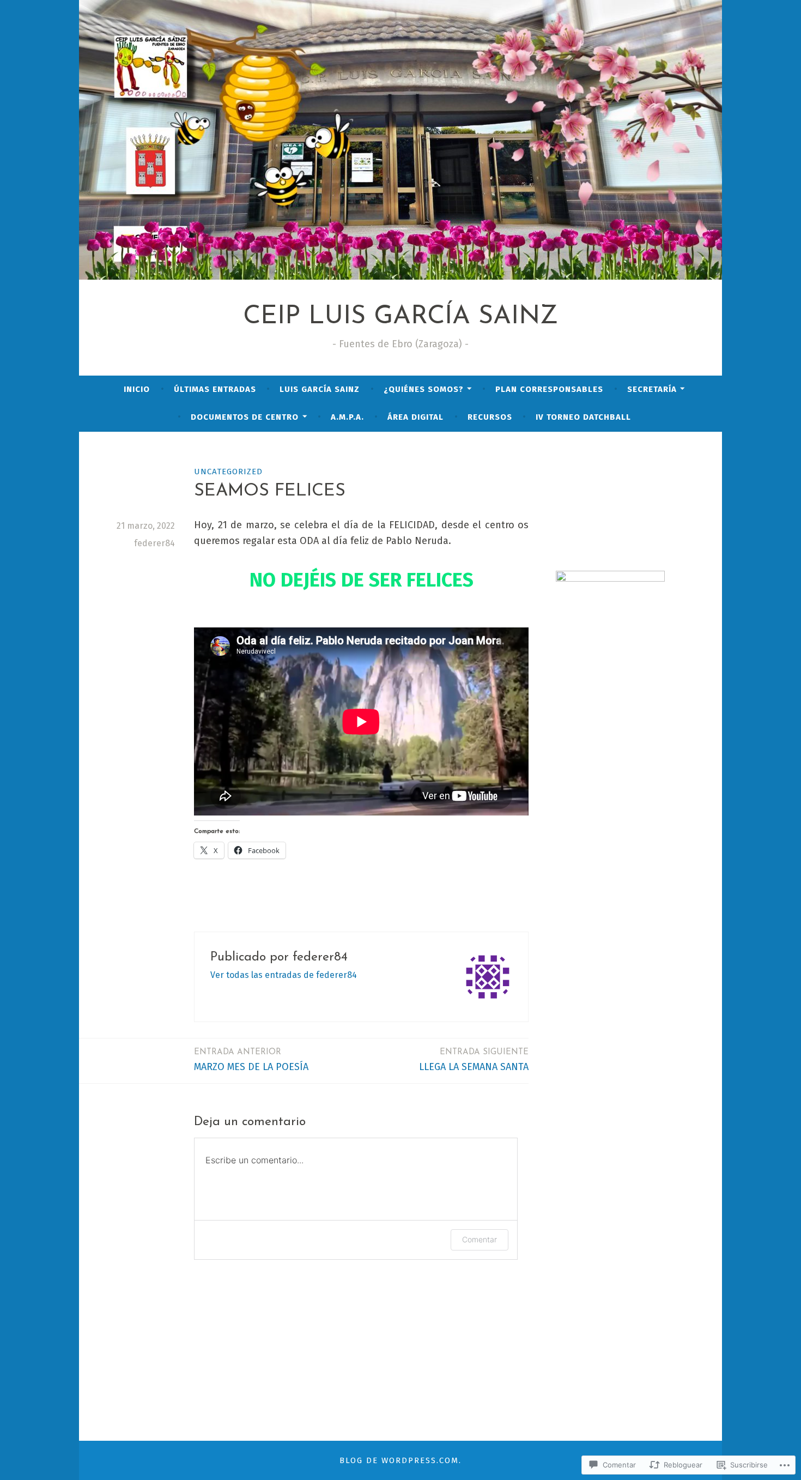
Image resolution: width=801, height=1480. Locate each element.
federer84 (154, 543)
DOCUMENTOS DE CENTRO (245, 417)
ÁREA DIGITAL (415, 417)
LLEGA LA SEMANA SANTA (474, 1060)
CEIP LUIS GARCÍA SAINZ (400, 317)
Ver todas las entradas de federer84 (283, 975)
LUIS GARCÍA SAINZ (320, 389)
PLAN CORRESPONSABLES (549, 389)
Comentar (479, 1239)
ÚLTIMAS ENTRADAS (215, 389)
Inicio (137, 389)
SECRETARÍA (652, 389)
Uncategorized (228, 471)
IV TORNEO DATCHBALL (583, 417)
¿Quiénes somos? (424, 389)
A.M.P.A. (347, 417)
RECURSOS (490, 417)
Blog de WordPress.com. (400, 1460)
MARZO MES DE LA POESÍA (251, 1060)
